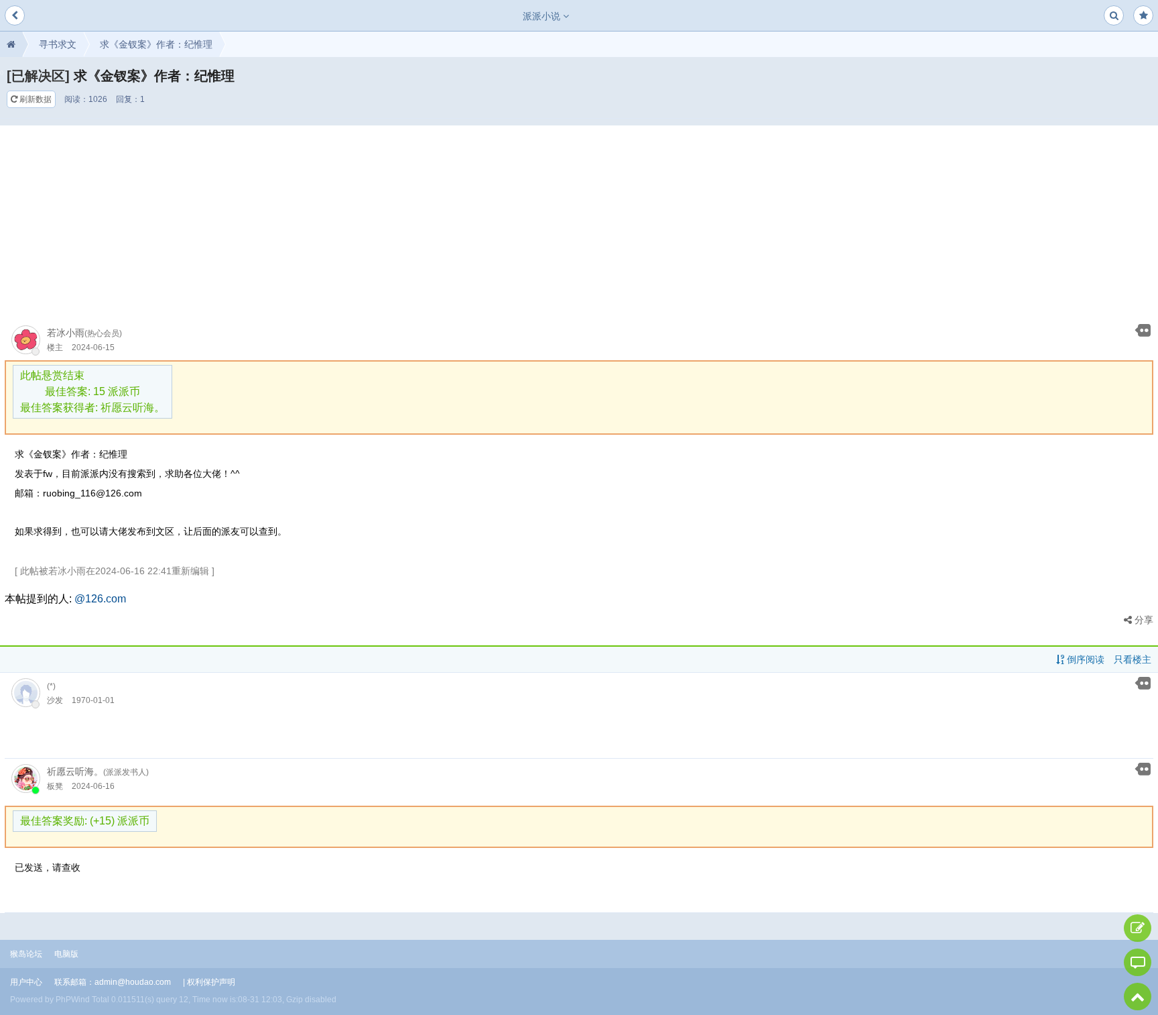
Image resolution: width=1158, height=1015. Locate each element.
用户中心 (26, 982)
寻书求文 (57, 44)
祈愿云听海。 (75, 771)
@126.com (100, 598)
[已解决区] (38, 75)
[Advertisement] (579, 219)
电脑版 (66, 954)
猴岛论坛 (26, 954)
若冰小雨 (65, 332)
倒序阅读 (1084, 659)
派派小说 (543, 16)
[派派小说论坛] (11, 44)
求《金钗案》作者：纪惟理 (156, 44)
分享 (1142, 620)
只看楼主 (1132, 659)
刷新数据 (34, 99)
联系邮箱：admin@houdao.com (112, 982)
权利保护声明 (211, 982)
